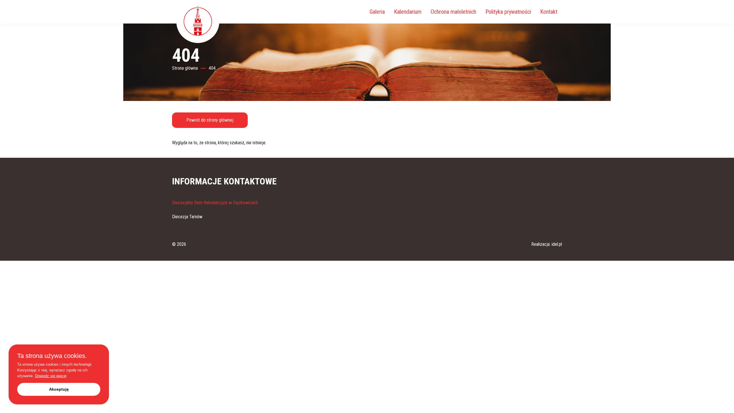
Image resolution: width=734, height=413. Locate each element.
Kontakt (548, 11)
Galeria (377, 11)
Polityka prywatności (508, 11)
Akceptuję (59, 389)
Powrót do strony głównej (209, 120)
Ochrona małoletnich (453, 11)
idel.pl (557, 244)
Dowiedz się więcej (51, 376)
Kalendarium (407, 11)
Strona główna (185, 68)
